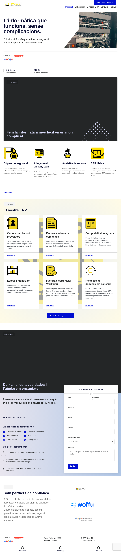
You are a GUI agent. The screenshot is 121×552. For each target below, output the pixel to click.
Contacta (104, 7)
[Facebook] (98, 547)
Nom (69, 397)
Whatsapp (60, 551)
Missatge (71, 447)
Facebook (98, 551)
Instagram (22, 551)
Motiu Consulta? (74, 438)
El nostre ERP (93, 7)
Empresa (71, 407)
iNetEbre (113, 7)
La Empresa (80, 7)
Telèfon (70, 428)
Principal (69, 7)
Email (70, 418)
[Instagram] (22, 547)
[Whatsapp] (60, 547)
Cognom (95, 397)
